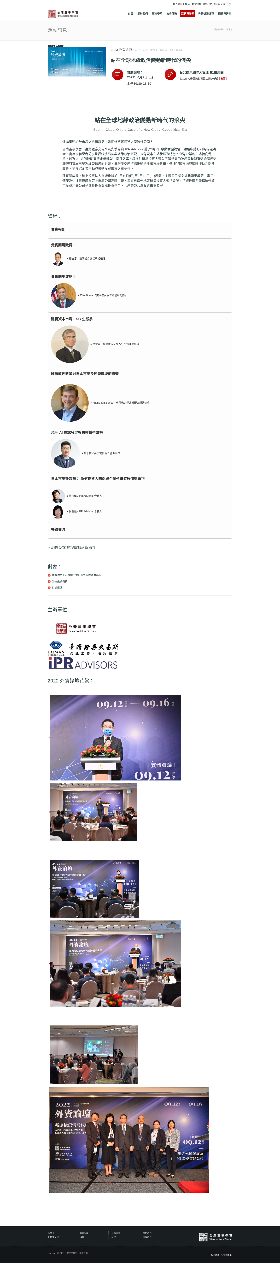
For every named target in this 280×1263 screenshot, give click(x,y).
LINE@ (187, 4)
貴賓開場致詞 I (62, 245)
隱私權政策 (226, 1254)
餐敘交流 (58, 529)
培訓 (82, 1237)
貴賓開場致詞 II (63, 276)
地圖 (223, 78)
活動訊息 (228, 30)
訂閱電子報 (219, 4)
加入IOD (177, 4)
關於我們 (147, 1233)
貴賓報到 (58, 229)
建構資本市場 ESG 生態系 (72, 319)
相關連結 (215, 1254)
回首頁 (51, 1233)
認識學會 (196, 4)
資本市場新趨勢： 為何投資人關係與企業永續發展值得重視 (98, 479)
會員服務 (84, 1233)
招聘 (113, 1237)
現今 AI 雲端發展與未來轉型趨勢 (77, 433)
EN (229, 4)
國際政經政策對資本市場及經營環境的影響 (85, 374)
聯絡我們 (207, 4)
